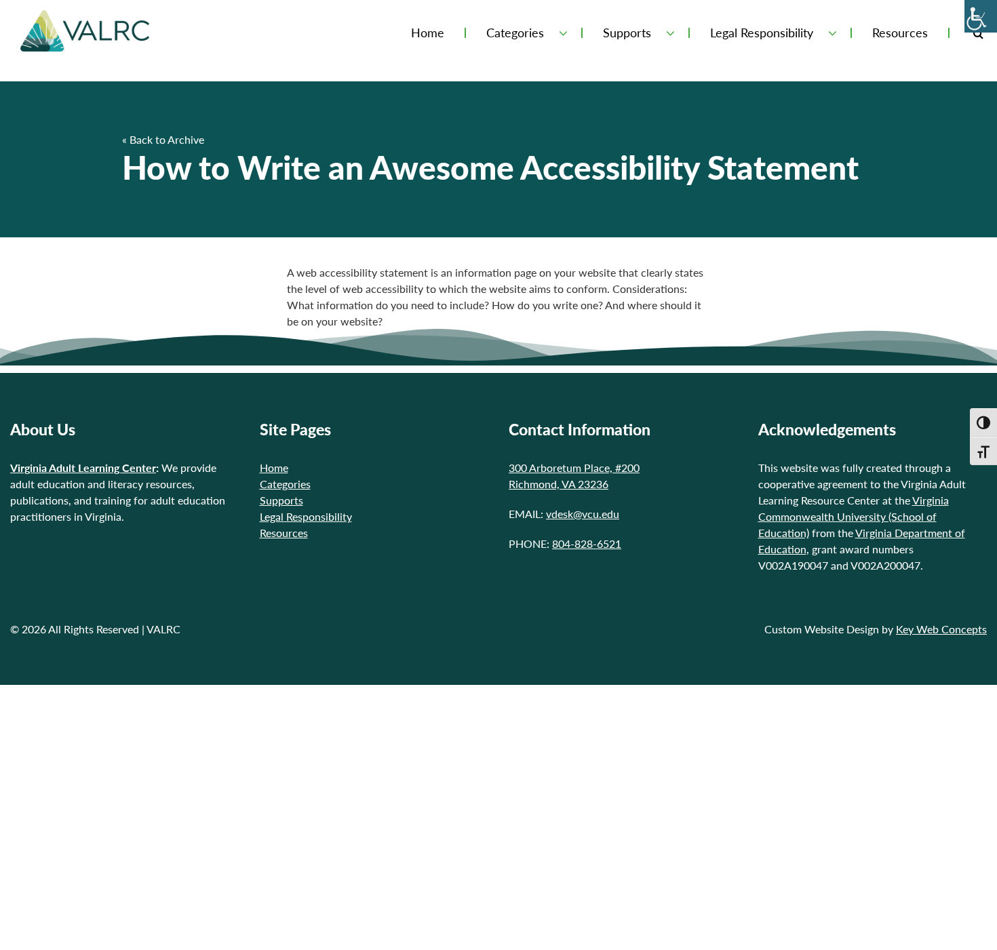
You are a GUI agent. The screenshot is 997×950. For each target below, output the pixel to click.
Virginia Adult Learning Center (83, 467)
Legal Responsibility (761, 33)
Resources (900, 33)
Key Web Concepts (941, 628)
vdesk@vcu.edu (582, 513)
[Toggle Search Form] (978, 33)
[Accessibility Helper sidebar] (980, 16)
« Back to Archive (163, 139)
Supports (627, 33)
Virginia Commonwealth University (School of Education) (853, 516)
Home (427, 33)
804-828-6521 (586, 543)
